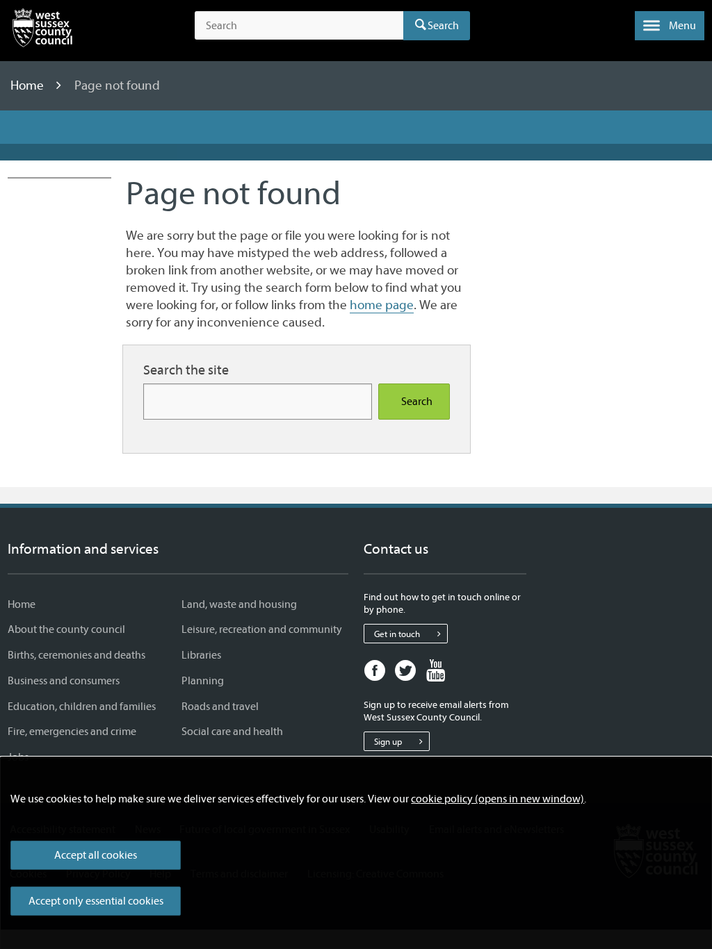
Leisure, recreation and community (261, 629)
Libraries (201, 655)
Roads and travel (220, 706)
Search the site (186, 370)
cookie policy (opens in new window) (497, 799)
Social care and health (232, 731)
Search (443, 25)
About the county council (66, 629)
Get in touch (397, 634)
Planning (202, 681)
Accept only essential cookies (96, 901)
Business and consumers (64, 681)
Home (28, 85)
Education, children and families (82, 706)
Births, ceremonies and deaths (76, 655)
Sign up (388, 741)
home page (382, 305)
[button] (669, 25)
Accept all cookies (95, 855)
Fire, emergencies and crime (72, 731)
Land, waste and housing (239, 604)
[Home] (42, 31)
